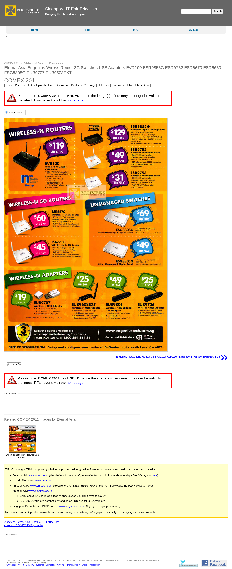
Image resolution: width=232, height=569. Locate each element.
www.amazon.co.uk (40, 490)
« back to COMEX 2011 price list (23, 525)
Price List (20, 85)
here (154, 475)
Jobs (129, 85)
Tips (87, 29)
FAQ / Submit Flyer (13, 565)
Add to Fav (16, 364)
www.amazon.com (41, 485)
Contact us (50, 565)
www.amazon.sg (38, 475)
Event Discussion (58, 85)
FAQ (136, 29)
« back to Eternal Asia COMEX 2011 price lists (31, 521)
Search (26, 565)
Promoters (118, 85)
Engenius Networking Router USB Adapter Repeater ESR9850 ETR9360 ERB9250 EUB (172, 356)
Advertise (61, 565)
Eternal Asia (56, 63)
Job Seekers (141, 85)
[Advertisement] (71, 47)
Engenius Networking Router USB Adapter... (22, 456)
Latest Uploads (37, 85)
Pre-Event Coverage (83, 85)
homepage (75, 100)
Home (34, 29)
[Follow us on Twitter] (188, 566)
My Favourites (37, 565)
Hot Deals (103, 85)
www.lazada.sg (44, 480)
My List (193, 29)
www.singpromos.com (72, 506)
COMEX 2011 (12, 63)
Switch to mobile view (91, 565)
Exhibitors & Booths (34, 63)
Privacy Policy (73, 565)
